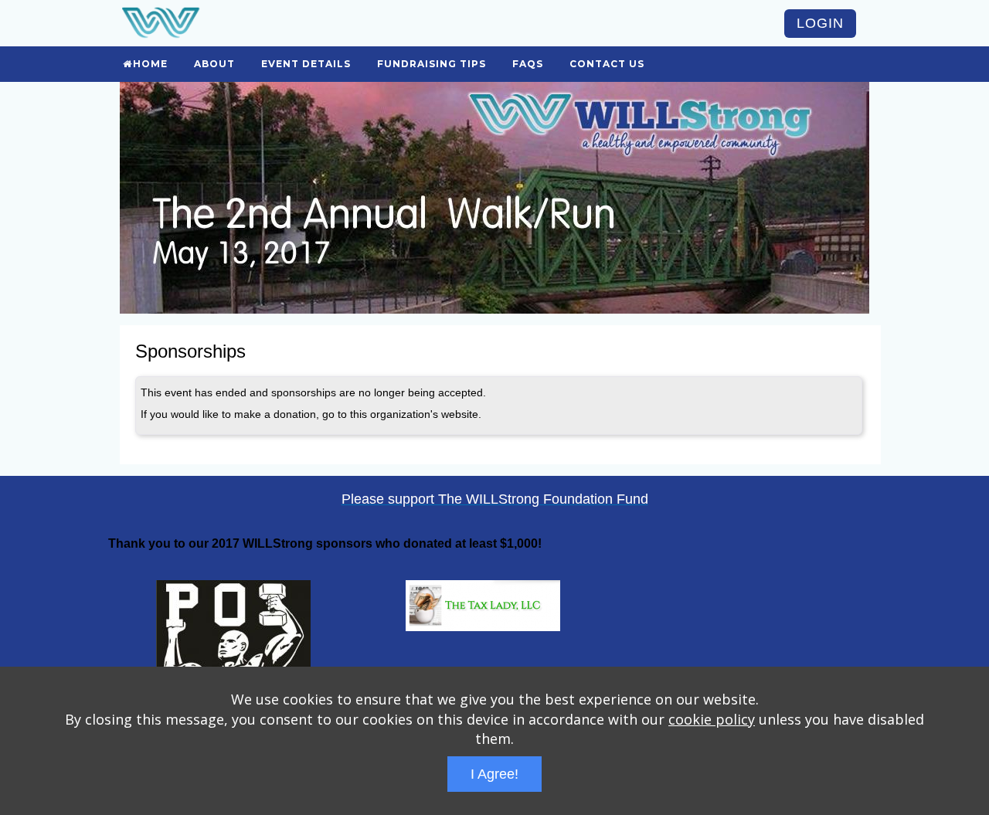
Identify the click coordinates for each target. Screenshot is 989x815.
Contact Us (606, 64)
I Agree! (494, 774)
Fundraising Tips (431, 64)
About (214, 64)
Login (820, 23)
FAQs (527, 64)
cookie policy (711, 719)
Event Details (306, 64)
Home (150, 64)
